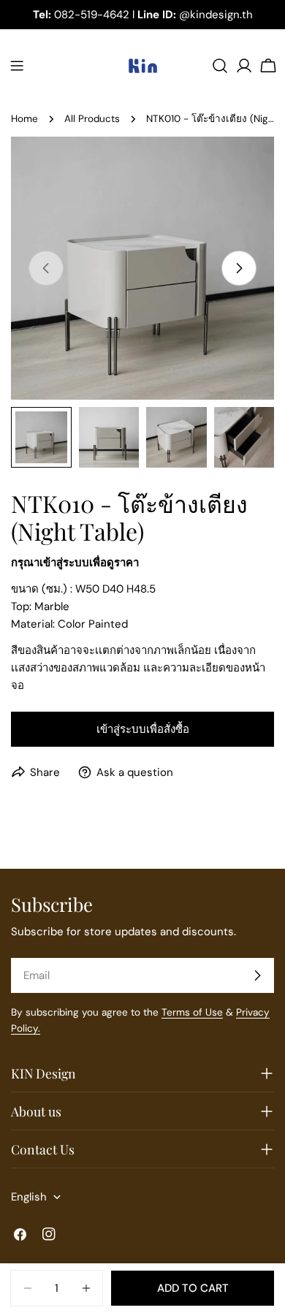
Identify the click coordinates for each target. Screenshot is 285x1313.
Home (24, 119)
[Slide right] (238, 268)
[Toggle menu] (16, 65)
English (29, 1197)
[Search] (220, 65)
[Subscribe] (257, 975)
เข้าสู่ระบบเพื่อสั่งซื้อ (142, 729)
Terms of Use (192, 1012)
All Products (92, 119)
